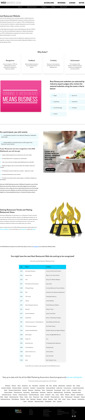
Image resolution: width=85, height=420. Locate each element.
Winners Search (46, 414)
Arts (30, 385)
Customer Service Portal (78, 388)
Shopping (74, 399)
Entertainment (49, 390)
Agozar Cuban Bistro (51, 313)
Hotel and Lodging (76, 392)
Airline (19, 385)
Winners (53, 7)
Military (21, 397)
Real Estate (32, 399)
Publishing (22, 399)
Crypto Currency (67, 388)
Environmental (57, 390)
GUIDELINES (49, 3)
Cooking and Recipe (50, 388)
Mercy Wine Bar (49, 356)
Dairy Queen (49, 284)
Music (30, 397)
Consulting (32, 388)
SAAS (59, 399)
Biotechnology (61, 385)
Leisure (57, 394)
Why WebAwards (46, 410)
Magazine (67, 394)
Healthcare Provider (58, 392)
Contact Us (31, 411)
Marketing (73, 394)
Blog (74, 385)
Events (63, 390)
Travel (54, 401)
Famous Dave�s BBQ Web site (53, 335)
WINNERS (61, 3)
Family (79, 390)
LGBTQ (62, 394)
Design (5, 390)
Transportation (48, 401)
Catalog (78, 385)
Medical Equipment (13, 397)
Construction (26, 388)
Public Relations (15, 399)
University (59, 401)
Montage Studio (49, 347)
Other (62, 397)
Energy (43, 390)
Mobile (26, 397)
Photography (77, 397)
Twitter (34, 229)
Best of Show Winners (32, 7)
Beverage (55, 385)
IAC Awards (59, 410)
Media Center (59, 414)
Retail (55, 399)
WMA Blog (31, 413)
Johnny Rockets (49, 351)
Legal (53, 394)
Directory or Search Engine (15, 390)
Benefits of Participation (47, 411)
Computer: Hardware (6, 388)
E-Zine (68, 390)
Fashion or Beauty (8, 392)
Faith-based (73, 390)
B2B (47, 385)
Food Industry (26, 392)
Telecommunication (39, 401)
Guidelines (31, 414)
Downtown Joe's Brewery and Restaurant (55, 292)
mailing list (35, 246)
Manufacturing (80, 394)
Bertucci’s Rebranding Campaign (53, 318)
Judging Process (46, 413)
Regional (45, 399)
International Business (34, 394)
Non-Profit (46, 397)
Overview (20, 7)
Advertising (7, 385)
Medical (6, 397)
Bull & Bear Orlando (50, 326)
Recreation (39, 399)
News (42, 397)
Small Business (80, 399)
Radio (27, 399)
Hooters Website (50, 301)
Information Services (6, 394)
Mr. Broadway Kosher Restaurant (53, 343)
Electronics (30, 390)
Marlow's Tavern (50, 309)
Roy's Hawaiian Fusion (51, 360)
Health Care (49, 392)
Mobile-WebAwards (60, 411)
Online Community (55, 397)
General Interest (35, 392)
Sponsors (30, 410)
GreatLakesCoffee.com (51, 296)
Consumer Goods (41, 388)
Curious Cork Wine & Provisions (53, 271)
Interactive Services (22, 394)
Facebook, (23, 229)
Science (68, 399)
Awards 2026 (11, 3)
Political (83, 397)
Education (24, 390)
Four (47, 339)
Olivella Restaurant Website (52, 305)
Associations (35, 385)
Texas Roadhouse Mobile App (53, 322)
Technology (30, 401)
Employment (38, 390)
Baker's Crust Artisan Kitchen (53, 275)
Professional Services (5, 399)
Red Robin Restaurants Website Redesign (55, 330)
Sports (24, 401)
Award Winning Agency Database (63, 413)
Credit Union (59, 388)
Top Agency (44, 7)
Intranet (42, 394)
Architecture (25, 385)
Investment (47, 394)
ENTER (81, 3)
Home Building (67, 392)
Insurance (15, 394)
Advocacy (14, 385)
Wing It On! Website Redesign (53, 279)
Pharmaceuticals (68, 397)
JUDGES (72, 3)
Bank (50, 385)
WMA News (74, 412)
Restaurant (50, 399)
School (64, 399)
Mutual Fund (36, 397)
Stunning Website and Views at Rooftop (55, 288)
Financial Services (18, 392)
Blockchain (69, 385)
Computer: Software (16, 388)
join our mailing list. (4, 229)
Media (1, 397)
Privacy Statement (46, 415)
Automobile (42, 385)
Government (43, 392)
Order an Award (63, 7)
